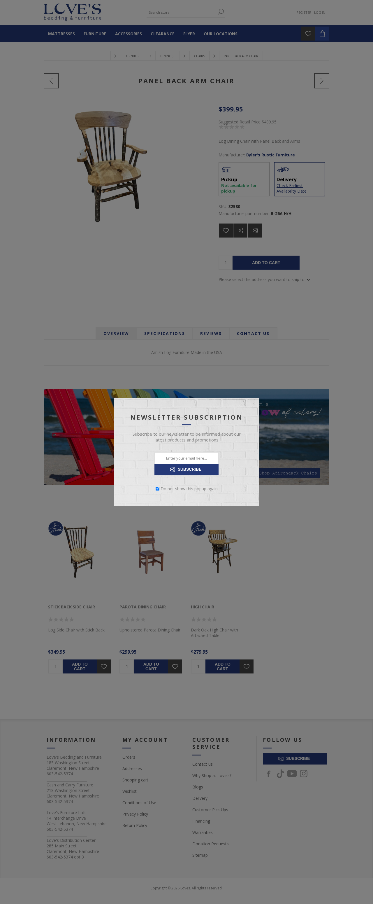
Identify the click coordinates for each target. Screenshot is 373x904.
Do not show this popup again (189, 488)
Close (253, 404)
